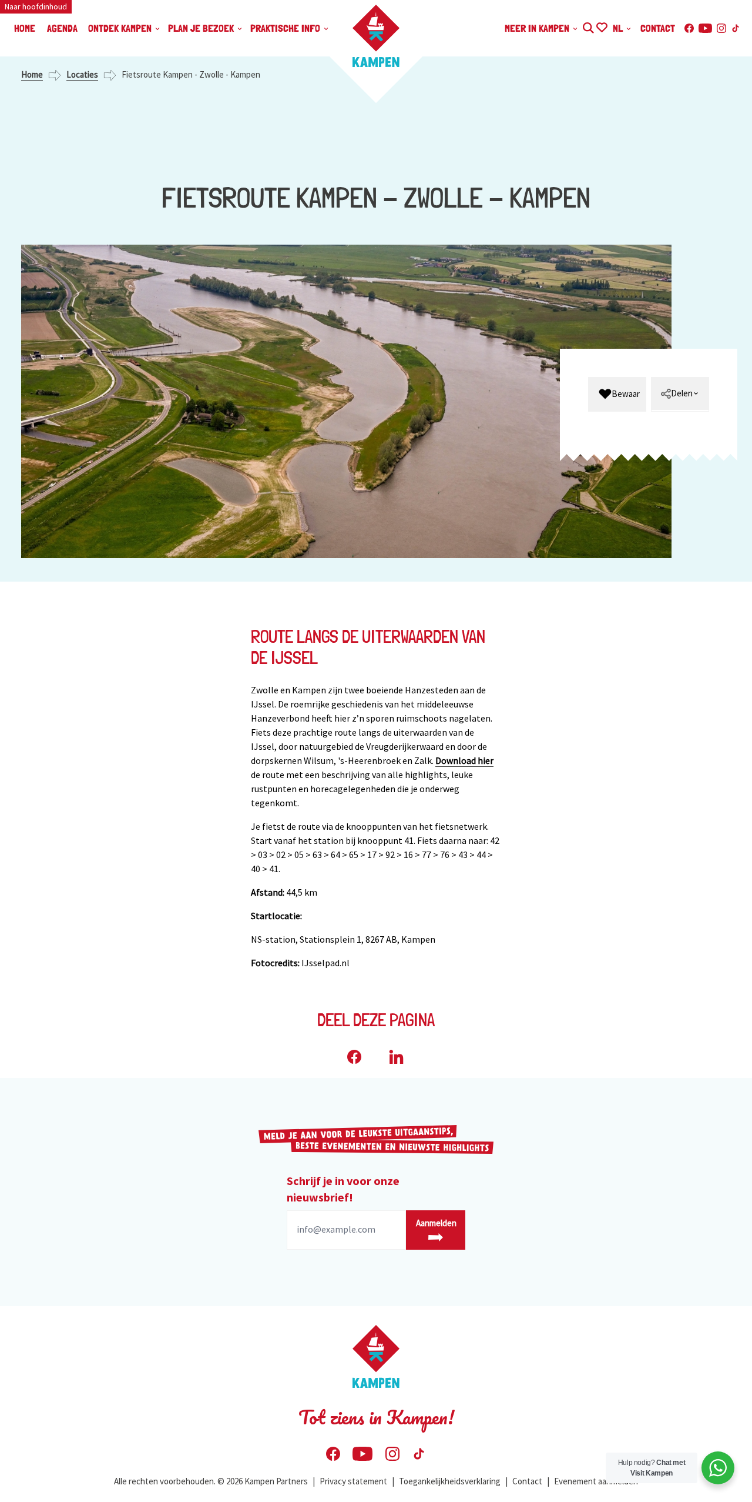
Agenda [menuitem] (62, 28)
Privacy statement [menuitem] (353, 1481)
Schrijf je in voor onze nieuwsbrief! (343, 1188)
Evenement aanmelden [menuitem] (596, 1481)
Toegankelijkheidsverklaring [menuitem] (450, 1481)
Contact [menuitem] (657, 28)
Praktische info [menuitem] (286, 28)
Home (32, 74)
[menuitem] (617, 394)
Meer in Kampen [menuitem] (538, 28)
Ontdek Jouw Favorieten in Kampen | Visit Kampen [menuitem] (601, 26)
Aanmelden (436, 1223)
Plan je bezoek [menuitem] (202, 28)
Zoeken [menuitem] (587, 26)
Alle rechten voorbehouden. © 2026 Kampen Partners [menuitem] (211, 1481)
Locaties (82, 74)
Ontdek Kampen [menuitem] (121, 28)
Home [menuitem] (24, 28)
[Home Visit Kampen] (376, 36)
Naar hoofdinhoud (36, 6)
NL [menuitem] (619, 28)
